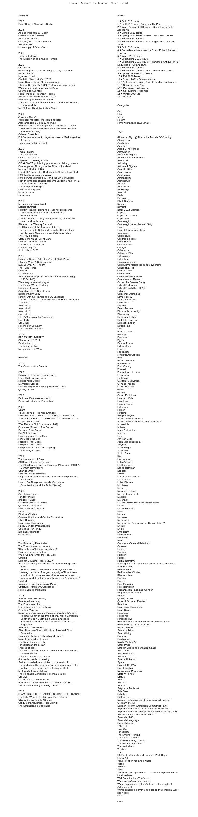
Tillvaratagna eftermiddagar (33, 282)
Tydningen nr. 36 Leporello (33, 143)
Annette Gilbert (125, 169)
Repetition (123, 613)
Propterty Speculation (129, 592)
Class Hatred (124, 241)
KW (119, 456)
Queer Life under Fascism (131, 601)
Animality (122, 163)
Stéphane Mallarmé (128, 688)
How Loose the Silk (29, 439)
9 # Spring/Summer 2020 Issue (134, 73)
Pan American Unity (29, 601)
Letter (120, 473)
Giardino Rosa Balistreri (31, 35)
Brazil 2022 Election (128, 209)
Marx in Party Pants (128, 494)
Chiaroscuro (124, 235)
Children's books (126, 238)
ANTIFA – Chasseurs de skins (34, 462)
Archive (85, 3)
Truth (120, 752)
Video (120, 763)
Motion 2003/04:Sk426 (31, 169)
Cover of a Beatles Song (131, 282)
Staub (120, 679)
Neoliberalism (124, 534)
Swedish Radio (125, 723)
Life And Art (123, 479)
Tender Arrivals (26, 497)
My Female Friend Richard (32, 671)
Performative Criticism (129, 572)
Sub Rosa (122, 691)
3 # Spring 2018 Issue (129, 32)
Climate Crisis (124, 244)
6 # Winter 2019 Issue (129, 56)
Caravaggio (123, 221)
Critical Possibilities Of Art (131, 288)
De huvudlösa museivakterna (34, 398)
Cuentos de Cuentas (30, 90)
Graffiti (121, 392)
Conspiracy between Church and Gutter (40, 636)
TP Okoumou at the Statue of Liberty (39, 227)
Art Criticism (123, 186)
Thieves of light (26, 647)
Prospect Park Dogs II (30, 441)
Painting (122, 552)
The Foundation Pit (29, 604)
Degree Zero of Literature (32, 552)
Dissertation (123, 314)
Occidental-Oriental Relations (133, 543)
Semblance (123, 639)
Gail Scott (122, 378)
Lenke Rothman (126, 468)
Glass (120, 389)
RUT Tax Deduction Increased (35, 175)
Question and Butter (29, 505)
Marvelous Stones (28, 383)
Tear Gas (122, 729)
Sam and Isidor (125, 630)
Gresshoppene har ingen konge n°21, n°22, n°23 (46, 70)
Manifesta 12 (25, 273)
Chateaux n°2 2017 (29, 340)
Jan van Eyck (124, 439)
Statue (121, 676)
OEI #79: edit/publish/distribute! (36, 317)
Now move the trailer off (31, 508)
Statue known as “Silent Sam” (34, 238)
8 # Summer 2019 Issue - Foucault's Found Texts (144, 70)
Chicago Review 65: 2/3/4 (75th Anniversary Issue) (46, 85)
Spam (21, 409)
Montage (122, 517)
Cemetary (122, 233)
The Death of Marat (128, 737)
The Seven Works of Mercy (33, 285)
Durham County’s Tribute (32, 241)
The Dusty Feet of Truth (31, 642)
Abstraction (123, 140)
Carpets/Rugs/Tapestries (131, 230)
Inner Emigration (126, 430)
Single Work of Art (127, 642)
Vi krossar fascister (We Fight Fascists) (39, 119)
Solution (122, 656)
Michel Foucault (126, 508)
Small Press (123, 644)
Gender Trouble (126, 383)
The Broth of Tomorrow (31, 244)
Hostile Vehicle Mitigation (32, 589)
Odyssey (122, 546)
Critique (121, 291)
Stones (121, 685)
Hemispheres (124, 404)
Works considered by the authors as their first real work (147, 789)
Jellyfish (121, 444)
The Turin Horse (27, 267)
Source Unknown (126, 659)
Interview (122, 433)
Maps (120, 488)
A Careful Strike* (27, 117)
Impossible (123, 424)
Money (121, 514)
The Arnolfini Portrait (128, 734)
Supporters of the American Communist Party (142, 705)
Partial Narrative (126, 560)
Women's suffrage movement (133, 781)
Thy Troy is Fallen (28, 235)
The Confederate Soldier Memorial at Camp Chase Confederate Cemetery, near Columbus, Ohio (46, 231)
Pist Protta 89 (26, 73)
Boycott (121, 206)
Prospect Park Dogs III (30, 430)
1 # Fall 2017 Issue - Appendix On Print (139, 24)
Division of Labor (27, 514)
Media (120, 505)
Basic (21, 511)
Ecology (121, 334)
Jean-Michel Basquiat (129, 441)
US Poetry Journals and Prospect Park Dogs (142, 755)
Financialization (125, 360)
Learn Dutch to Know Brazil (33, 679)
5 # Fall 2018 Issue (128, 47)
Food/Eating (124, 366)
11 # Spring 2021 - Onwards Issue (136, 79)
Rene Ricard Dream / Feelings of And (39, 82)
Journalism (123, 450)
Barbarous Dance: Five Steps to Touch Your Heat (45, 682)
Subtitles (122, 694)
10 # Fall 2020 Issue (128, 76)
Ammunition (123, 151)
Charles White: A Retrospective (35, 262)
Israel (120, 436)
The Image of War (28, 346)
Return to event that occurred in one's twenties (143, 621)
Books (120, 204)
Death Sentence (126, 299)
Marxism (121, 497)
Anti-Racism (123, 175)
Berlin (120, 195)
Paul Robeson (125, 566)
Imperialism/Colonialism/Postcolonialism (139, 421)
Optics (120, 549)
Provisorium (24, 343)
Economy (122, 337)
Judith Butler (124, 453)
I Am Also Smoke (27, 154)
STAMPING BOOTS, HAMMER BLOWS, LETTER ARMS (49, 694)
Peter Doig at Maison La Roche (35, 24)
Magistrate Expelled (29, 421)
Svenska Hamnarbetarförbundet (135, 714)
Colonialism (123, 256)
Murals (121, 526)
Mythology (123, 531)
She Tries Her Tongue (30, 528)
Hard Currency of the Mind (33, 436)
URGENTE (24, 67)
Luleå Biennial (125, 482)
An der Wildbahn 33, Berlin (33, 32)
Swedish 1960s (125, 717)
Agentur (121, 146)
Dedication (123, 302)
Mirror (120, 511)
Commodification (126, 262)
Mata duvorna (26, 192)
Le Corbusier (124, 465)
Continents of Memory (129, 279)
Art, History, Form (27, 494)
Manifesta (122, 485)
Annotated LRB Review (31, 627)
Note (120, 540)
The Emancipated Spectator (34, 705)
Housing (122, 412)
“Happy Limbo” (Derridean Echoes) (37, 549)
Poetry (121, 119)
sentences (24, 195)
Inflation (121, 427)
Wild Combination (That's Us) (133, 778)
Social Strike (124, 650)
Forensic (122, 369)
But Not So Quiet (27, 433)
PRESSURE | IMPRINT (31, 337)
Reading (122, 604)
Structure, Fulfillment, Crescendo (36, 586)
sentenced (24, 534)
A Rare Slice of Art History (32, 598)
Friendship (123, 375)
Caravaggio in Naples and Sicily (135, 224)
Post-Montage (125, 584)
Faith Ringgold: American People (36, 93)
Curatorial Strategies (128, 293)
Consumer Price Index (129, 276)
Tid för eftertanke (27, 56)
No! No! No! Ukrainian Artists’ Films (37, 108)
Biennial (121, 198)
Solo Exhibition (125, 653)
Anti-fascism (124, 177)
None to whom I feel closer (33, 639)
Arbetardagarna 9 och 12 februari (37, 122)
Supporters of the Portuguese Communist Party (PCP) (147, 711)
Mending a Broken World (32, 204)
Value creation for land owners (134, 760)
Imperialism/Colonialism (130, 418)
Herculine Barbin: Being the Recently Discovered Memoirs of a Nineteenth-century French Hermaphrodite (45, 212)
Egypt (120, 340)
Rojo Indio (24, 320)
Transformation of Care (31, 459)
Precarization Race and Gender (135, 589)
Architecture (124, 180)
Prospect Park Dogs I (30, 444)
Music (120, 528)
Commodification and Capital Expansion (40, 517)
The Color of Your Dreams (32, 366)
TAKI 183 (122, 726)
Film (119, 114)
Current (73, 3)
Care (120, 227)
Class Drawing (26, 520)
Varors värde (25, 44)
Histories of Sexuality (30, 325)
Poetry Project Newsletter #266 (35, 99)
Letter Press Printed (128, 476)
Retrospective (125, 618)
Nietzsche (122, 537)
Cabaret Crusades (28, 134)
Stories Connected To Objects (35, 700)
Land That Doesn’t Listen (32, 378)
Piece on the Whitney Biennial (35, 224)
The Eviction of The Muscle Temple (37, 59)
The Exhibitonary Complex (132, 740)
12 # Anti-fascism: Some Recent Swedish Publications (147, 82)
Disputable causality (128, 311)
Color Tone (123, 259)
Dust (119, 328)
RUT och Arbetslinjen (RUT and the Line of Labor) (46, 177)
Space (121, 662)
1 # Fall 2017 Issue (128, 21)
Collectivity (123, 250)
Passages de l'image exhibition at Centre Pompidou (146, 563)
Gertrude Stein (125, 386)
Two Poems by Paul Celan (33, 543)
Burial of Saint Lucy (29, 293)
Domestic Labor (126, 322)
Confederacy (124, 270)
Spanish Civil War (127, 665)
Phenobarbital (125, 575)
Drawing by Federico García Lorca (37, 375)
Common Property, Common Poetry (37, 584)
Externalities (124, 346)
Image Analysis (125, 415)
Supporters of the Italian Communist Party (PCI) (143, 708)
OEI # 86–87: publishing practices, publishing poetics (48, 163)
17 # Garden (124, 96)
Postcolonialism (125, 586)
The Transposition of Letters (34, 546)
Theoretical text (125, 746)
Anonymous (124, 172)
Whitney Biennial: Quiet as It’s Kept (38, 88)
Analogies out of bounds (131, 157)
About (114, 3)
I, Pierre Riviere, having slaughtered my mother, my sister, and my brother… (46, 220)
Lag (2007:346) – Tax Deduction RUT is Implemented (48, 172)
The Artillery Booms (29, 450)
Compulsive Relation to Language (37, 447)
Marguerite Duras (126, 491)
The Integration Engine (31, 186)
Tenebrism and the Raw (31, 644)
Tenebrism (123, 731)
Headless (122, 401)
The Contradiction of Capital (34, 656)
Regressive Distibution (30, 523)
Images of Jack (26, 499)
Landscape (123, 459)
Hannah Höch (125, 398)
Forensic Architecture (129, 372)
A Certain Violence (28, 610)
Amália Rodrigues (127, 154)
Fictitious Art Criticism (128, 354)
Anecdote (122, 160)
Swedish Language (128, 720)
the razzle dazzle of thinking (34, 659)
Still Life (121, 682)
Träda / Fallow (26, 151)
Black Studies (125, 201)
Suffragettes (124, 697)
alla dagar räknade (28, 531)
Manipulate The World (30, 349)
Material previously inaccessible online (138, 502)
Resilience (123, 615)
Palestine (122, 555)
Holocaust (122, 407)
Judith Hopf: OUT (28, 250)
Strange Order (26, 470)
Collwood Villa (125, 253)
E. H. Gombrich (125, 331)
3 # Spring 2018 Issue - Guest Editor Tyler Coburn (145, 35)
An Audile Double (28, 38)
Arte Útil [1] (24, 314)
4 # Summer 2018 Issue (130, 38)
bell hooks (123, 792)
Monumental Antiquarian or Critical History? (141, 523)
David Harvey (124, 296)
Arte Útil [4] (24, 308)
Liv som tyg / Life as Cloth (32, 47)
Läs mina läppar (27, 247)
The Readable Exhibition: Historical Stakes (42, 673)
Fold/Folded (124, 363)
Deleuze (122, 305)
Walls (120, 769)
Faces (120, 349)
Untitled (22, 270)
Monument (123, 520)
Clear (120, 801)
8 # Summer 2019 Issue (130, 67)
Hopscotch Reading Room (33, 160)
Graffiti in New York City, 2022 (34, 79)
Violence (122, 766)
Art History (123, 189)
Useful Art (122, 758)
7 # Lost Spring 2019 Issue (132, 59)
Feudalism (123, 351)
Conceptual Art (125, 267)
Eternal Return (125, 343)
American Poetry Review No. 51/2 (37, 96)
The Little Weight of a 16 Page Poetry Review (43, 697)
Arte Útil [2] (24, 311)
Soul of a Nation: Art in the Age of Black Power (44, 259)
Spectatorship (125, 668)
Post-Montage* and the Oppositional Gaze (42, 386)
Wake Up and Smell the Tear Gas (37, 555)
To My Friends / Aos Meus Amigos (37, 412)
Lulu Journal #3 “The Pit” (32, 264)
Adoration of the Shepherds (34, 291)
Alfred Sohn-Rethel (128, 148)
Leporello (122, 470)
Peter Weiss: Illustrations (32, 473)
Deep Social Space (29, 189)
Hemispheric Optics (29, 380)
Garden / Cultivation (128, 380)
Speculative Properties (129, 671)
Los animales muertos (30, 328)
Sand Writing (124, 633)
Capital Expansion (127, 215)
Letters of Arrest (27, 206)
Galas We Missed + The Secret (35, 427)
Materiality (122, 499)
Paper (120, 557)
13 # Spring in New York (130, 85)
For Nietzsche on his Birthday (34, 607)
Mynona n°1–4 (26, 76)
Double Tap (123, 325)
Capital (121, 212)
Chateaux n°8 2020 (29, 157)
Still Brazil (23, 322)
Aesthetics (123, 143)
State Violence (125, 673)
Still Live (23, 676)
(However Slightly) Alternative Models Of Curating (144, 137)
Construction (124, 273)
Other (120, 117)
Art (118, 111)
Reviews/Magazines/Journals (133, 122)
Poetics (121, 578)
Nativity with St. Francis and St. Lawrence (41, 296)
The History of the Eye (129, 743)
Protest (121, 595)
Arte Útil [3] (24, 305)
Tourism (121, 749)
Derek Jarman (125, 308)
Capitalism (123, 218)
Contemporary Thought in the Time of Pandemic (45, 166)
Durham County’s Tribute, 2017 (35, 560)
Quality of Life (26, 389)
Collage (121, 247)
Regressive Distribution (130, 607)
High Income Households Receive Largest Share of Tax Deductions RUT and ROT (49, 182)
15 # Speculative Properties (132, 90)
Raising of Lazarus (28, 288)
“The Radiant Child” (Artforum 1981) (38, 424)
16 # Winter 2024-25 (128, 93)
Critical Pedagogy (127, 285)
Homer (121, 409)
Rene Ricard (124, 610)
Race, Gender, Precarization (34, 526)
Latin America (124, 462)
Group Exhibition (126, 395)
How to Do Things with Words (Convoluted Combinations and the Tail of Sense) (41, 484)
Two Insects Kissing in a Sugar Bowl (38, 685)
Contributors (100, 3)
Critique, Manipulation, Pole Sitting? (38, 702)
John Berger (124, 447)
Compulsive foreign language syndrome (139, 264)
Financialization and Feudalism (35, 401)
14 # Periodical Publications (132, 88)
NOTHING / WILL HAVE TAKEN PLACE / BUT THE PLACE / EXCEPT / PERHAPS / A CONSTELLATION (48, 417)
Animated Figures (127, 166)
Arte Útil (121, 192)
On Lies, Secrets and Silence (34, 41)
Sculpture (122, 636)
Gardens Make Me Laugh (32, 502)
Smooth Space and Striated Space (136, 647)
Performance (124, 569)
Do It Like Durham (127, 320)
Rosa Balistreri (125, 627)
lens (119, 795)
